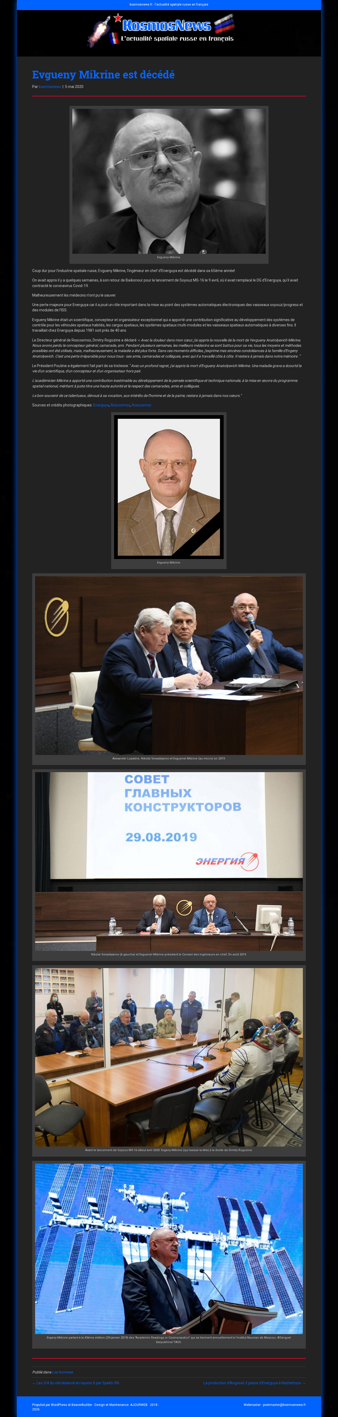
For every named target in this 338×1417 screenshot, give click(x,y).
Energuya (101, 405)
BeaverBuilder (82, 1405)
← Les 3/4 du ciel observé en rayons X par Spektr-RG (75, 1383)
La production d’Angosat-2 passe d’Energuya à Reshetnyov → (255, 1383)
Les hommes (62, 1372)
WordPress (59, 1405)
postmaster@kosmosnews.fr (284, 1405)
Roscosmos (120, 405)
